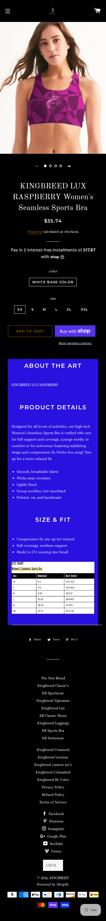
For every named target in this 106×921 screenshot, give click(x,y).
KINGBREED (59, 878)
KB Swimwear (53, 738)
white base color (53, 282)
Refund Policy (53, 794)
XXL (85, 309)
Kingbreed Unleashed (53, 772)
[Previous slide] (37, 166)
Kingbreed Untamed (53, 749)
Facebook (56, 813)
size (53, 298)
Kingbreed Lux (53, 708)
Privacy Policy (53, 787)
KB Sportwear (53, 693)
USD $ (51, 865)
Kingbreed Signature (53, 700)
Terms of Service (53, 802)
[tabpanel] (53, 87)
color (53, 271)
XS (19, 309)
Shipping (34, 231)
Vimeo (55, 851)
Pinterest (55, 821)
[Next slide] (69, 166)
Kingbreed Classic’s (53, 685)
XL (69, 309)
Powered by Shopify (53, 884)
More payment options (75, 343)
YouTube (56, 843)
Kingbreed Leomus (53, 757)
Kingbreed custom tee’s (53, 764)
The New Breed (53, 678)
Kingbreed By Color (53, 779)
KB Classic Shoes (53, 715)
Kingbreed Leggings (53, 723)
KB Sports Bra (53, 730)
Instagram (55, 828)
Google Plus (56, 836)
